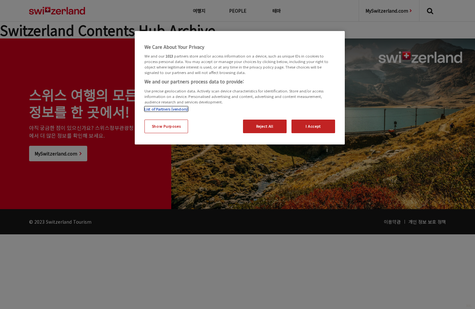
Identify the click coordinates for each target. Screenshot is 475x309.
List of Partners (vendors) (166, 109)
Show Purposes (166, 126)
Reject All (264, 126)
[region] (240, 88)
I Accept (313, 126)
